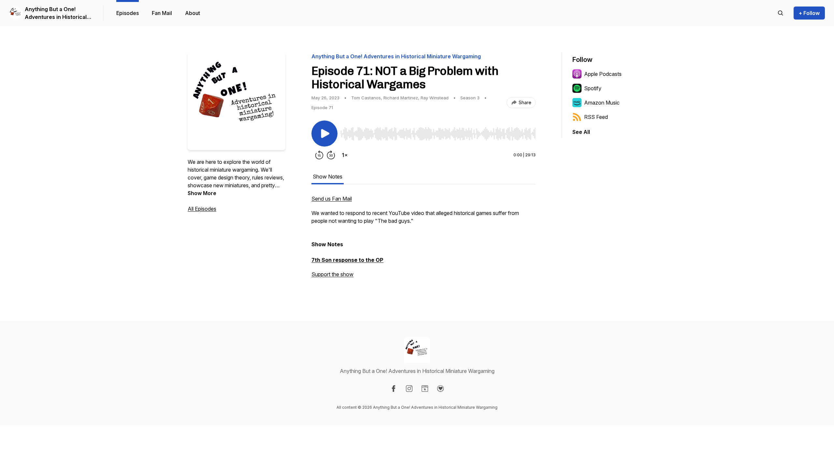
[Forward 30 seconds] (331, 155)
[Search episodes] (780, 13)
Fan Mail (162, 13)
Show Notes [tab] (327, 176)
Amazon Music (602, 102)
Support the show (332, 274)
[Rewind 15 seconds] (319, 155)
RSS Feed (596, 117)
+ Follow (809, 13)
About (192, 13)
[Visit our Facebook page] (393, 388)
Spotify (592, 88)
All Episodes (202, 209)
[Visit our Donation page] (440, 388)
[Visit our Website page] (425, 388)
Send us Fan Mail (331, 198)
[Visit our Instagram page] (409, 388)
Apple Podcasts (603, 74)
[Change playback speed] (344, 155)
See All (581, 132)
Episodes (127, 13)
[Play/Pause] (324, 134)
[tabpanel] (423, 240)
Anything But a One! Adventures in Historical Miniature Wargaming (56, 13)
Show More (202, 193)
